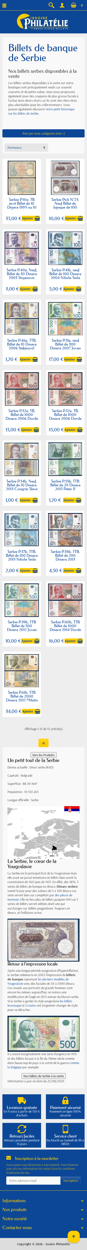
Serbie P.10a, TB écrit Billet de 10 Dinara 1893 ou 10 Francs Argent (21, 205)
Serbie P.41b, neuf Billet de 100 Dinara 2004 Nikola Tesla (65, 273)
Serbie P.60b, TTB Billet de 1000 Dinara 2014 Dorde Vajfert (65, 627)
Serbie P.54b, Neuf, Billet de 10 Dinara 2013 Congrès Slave (21, 485)
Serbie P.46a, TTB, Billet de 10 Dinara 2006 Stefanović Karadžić (21, 346)
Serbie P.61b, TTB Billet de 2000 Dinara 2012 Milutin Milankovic (22, 698)
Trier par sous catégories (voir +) (43, 133)
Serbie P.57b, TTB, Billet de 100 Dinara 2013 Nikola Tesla (22, 555)
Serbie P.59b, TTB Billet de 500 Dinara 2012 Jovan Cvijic (22, 627)
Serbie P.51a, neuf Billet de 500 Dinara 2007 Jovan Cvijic (65, 346)
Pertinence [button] (14, 147)
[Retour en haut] (43, 743)
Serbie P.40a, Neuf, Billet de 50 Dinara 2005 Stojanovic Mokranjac (22, 275)
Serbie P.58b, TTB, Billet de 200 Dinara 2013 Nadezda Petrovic (65, 557)
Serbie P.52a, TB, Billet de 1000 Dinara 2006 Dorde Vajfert (22, 416)
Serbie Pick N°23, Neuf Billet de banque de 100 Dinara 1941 (65, 205)
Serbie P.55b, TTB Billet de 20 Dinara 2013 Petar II (65, 485)
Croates (30, 1005)
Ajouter (27, 218)
